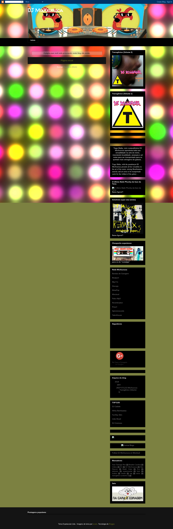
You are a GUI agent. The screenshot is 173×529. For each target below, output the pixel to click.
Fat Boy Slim (117, 415)
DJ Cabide (116, 406)
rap (131, 473)
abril (119, 385)
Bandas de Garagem (120, 274)
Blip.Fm (115, 282)
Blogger (111, 524)
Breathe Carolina (135, 465)
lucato (95, 524)
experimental (127, 471)
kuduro (114, 473)
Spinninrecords (118, 311)
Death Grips (127, 469)
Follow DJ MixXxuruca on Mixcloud (126, 453)
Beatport (115, 278)
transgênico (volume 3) (120, 476)
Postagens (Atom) (70, 67)
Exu (138, 469)
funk (138, 471)
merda (123, 473)
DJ (121, 467)
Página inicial (67, 60)
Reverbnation (117, 303)
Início (33, 40)
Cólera (114, 467)
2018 (117, 382)
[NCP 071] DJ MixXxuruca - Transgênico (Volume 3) (127, 390)
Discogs (115, 286)
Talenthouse (117, 315)
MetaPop (115, 290)
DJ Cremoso (117, 423)
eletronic (115, 471)
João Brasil (116, 419)
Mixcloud (115, 294)
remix (138, 473)
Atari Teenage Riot (119, 465)
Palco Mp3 (116, 299)
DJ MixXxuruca (45, 10)
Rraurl (114, 307)
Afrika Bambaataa (119, 411)
